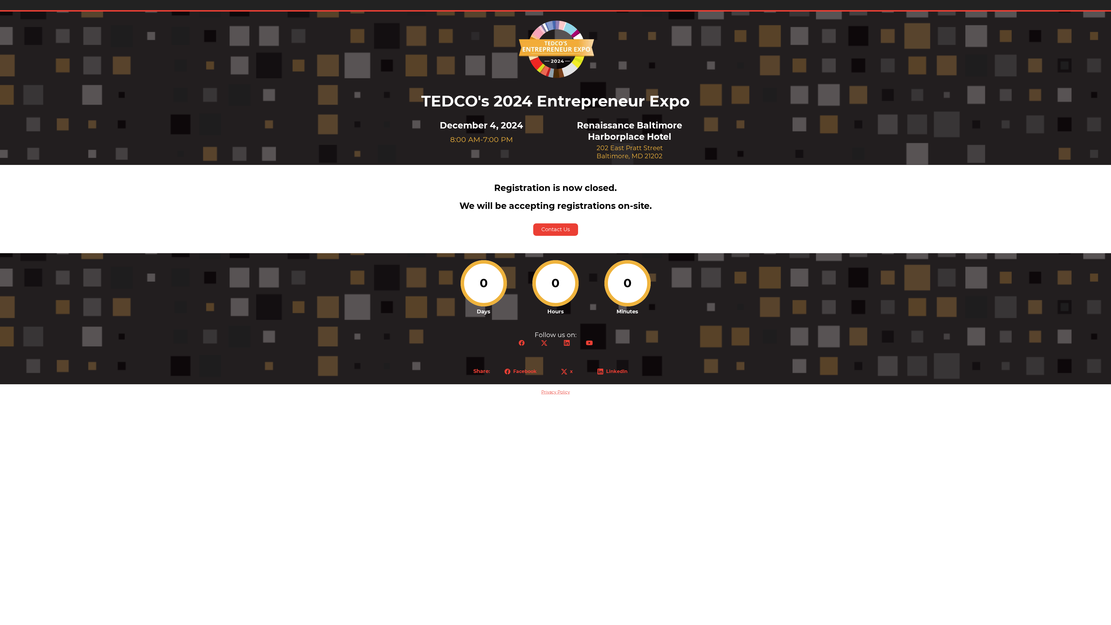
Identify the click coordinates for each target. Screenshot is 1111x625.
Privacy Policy (555, 392)
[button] (521, 345)
